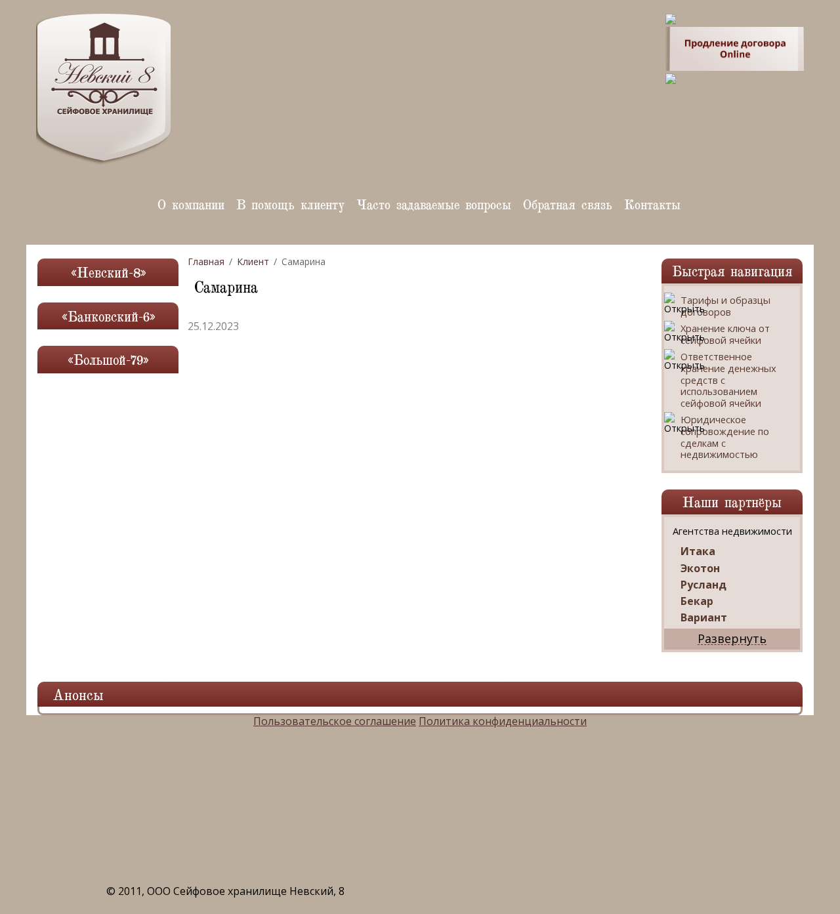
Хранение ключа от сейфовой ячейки (725, 334)
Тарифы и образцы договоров (725, 306)
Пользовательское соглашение (334, 721)
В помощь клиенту (290, 204)
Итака (698, 551)
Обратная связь (567, 204)
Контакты (652, 204)
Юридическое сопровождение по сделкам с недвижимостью (725, 437)
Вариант (704, 618)
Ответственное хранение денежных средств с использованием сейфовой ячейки (728, 380)
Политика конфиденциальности (503, 721)
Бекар (697, 601)
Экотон (700, 568)
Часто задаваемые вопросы (433, 204)
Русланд (703, 585)
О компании (191, 204)
